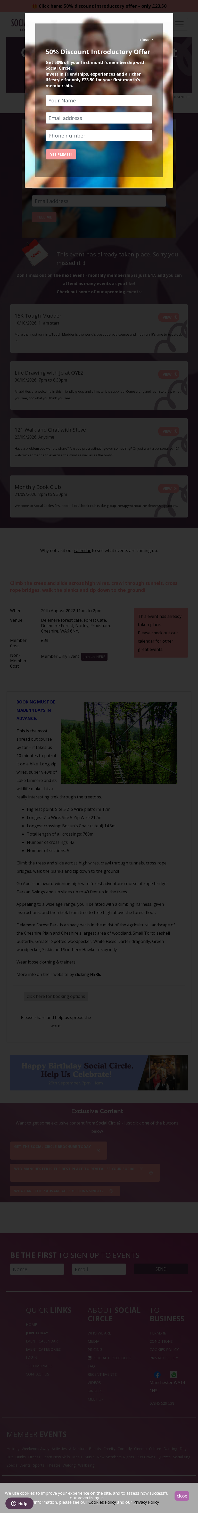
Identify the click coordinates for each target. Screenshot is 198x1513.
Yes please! (61, 154)
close (182, 1496)
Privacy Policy (146, 1502)
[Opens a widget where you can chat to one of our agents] (19, 1504)
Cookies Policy (102, 1502)
